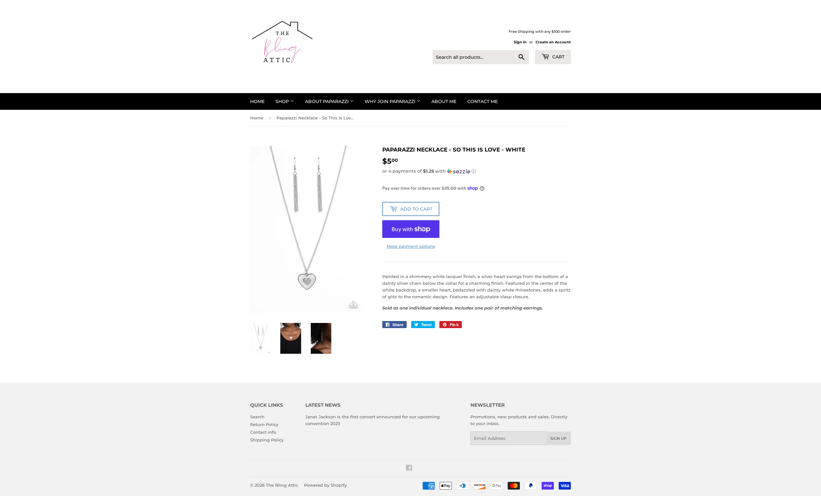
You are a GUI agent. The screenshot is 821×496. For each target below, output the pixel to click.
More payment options (411, 246)
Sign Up (558, 438)
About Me (443, 101)
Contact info (263, 432)
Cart (557, 57)
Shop (282, 101)
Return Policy (264, 424)
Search (257, 416)
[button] (476, 171)
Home (257, 101)
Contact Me (482, 101)
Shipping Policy (267, 439)
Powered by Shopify (325, 485)
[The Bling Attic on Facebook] (409, 468)
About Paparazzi (327, 101)
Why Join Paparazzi (391, 101)
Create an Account (553, 42)
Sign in (520, 42)
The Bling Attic (282, 485)
